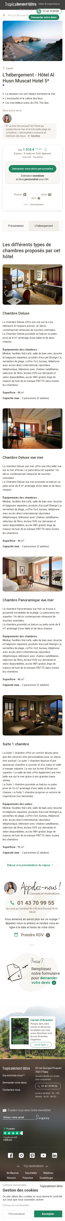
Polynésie (28, 1177)
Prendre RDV (33, 935)
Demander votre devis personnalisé (32, 168)
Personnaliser (16, 1214)
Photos (18, 194)
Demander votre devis (15, 1082)
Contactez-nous (11, 1089)
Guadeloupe (46, 1177)
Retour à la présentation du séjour (29, 865)
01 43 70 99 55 (35, 902)
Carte (44, 194)
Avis (34, 198)
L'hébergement (44, 226)
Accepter (48, 1214)
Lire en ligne (40, 1044)
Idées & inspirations (49, 3)
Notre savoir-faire (29, 10)
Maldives (48, 1173)
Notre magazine (51, 10)
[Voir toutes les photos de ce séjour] (32, 41)
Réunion (11, 1177)
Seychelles (31, 1173)
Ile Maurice (13, 1173)
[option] (32, 284)
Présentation (16, 226)
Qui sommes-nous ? (13, 1075)
